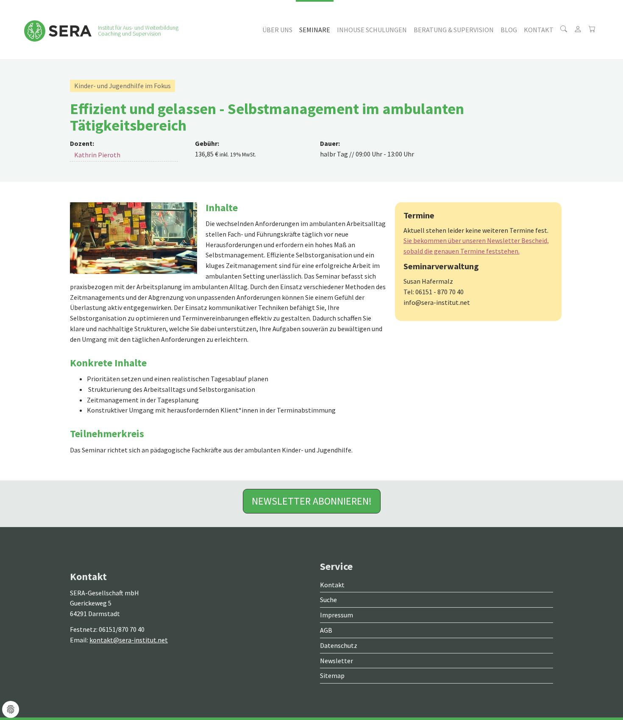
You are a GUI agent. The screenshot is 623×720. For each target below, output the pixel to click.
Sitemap (332, 675)
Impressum (336, 615)
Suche (328, 599)
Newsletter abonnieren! (312, 501)
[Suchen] (563, 29)
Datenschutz (338, 645)
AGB (326, 630)
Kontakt (332, 584)
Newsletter (336, 660)
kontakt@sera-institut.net (128, 640)
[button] (277, 29)
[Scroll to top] (596, 693)
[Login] (577, 29)
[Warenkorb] (592, 29)
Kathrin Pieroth (97, 155)
